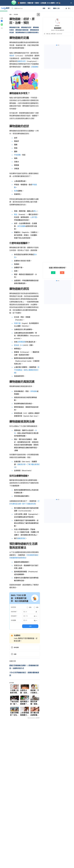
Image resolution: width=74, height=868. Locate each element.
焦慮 (15, 191)
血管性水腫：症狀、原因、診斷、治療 (24, 691)
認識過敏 (34, 67)
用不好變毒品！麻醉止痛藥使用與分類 (26, 370)
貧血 (15, 214)
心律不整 (33, 217)
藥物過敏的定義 (14, 27)
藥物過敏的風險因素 (21, 30)
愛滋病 (16, 345)
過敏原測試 (21, 538)
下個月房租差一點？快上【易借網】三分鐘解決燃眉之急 (14, 703)
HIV (22, 345)
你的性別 (13, 607)
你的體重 (13, 620)
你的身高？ (14, 616)
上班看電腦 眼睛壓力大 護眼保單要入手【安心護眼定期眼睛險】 (24, 714)
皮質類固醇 (21, 342)
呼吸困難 (17, 155)
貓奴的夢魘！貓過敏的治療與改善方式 (34, 703)
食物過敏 (33, 391)
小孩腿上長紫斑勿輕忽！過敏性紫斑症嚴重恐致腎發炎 (14, 691)
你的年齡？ (14, 611)
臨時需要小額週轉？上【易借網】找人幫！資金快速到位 (24, 703)
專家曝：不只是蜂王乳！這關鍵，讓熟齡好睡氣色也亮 (34, 691)
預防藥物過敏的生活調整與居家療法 (27, 32)
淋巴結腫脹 (21, 226)
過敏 (10, 14)
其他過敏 (16, 14)
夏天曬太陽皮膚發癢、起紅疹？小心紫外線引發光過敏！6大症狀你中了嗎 (34, 714)
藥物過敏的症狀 (26, 27)
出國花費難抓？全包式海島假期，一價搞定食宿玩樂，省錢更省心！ (14, 714)
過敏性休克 (22, 61)
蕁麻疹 (11, 56)
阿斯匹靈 (17, 323)
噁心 (35, 211)
